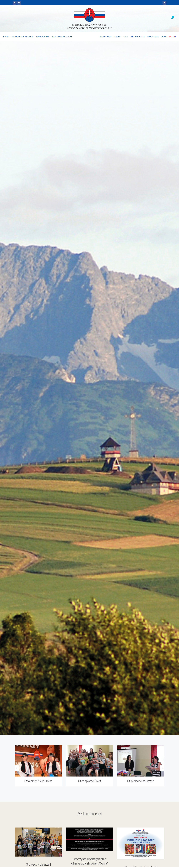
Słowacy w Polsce (22, 36)
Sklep (117, 36)
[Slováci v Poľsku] (19, 3)
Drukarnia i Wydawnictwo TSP (89, 781)
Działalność (43, 36)
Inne (163, 36)
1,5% (125, 36)
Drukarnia (106, 36)
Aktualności (138, 36)
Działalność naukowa (38, 781)
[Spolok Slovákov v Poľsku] (15, 3)
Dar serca (153, 36)
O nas (6, 36)
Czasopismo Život (62, 36)
